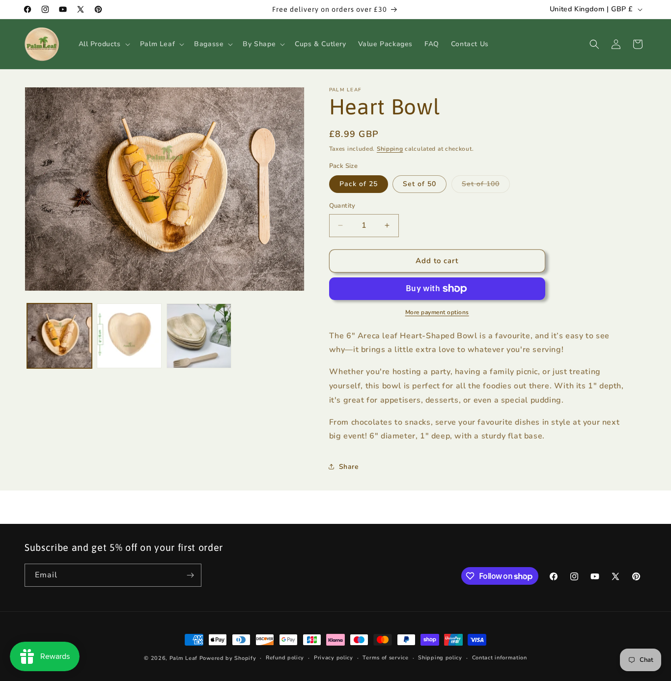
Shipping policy (440, 657)
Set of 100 (486, 186)
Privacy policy (333, 657)
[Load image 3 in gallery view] (199, 335)
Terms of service (385, 657)
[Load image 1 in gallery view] (59, 335)
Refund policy (285, 657)
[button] (103, 44)
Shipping (390, 149)
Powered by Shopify (227, 658)
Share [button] (349, 466)
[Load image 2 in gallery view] (129, 335)
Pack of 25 (358, 184)
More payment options (437, 312)
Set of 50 (419, 184)
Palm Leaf (183, 658)
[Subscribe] (190, 575)
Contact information (499, 657)
